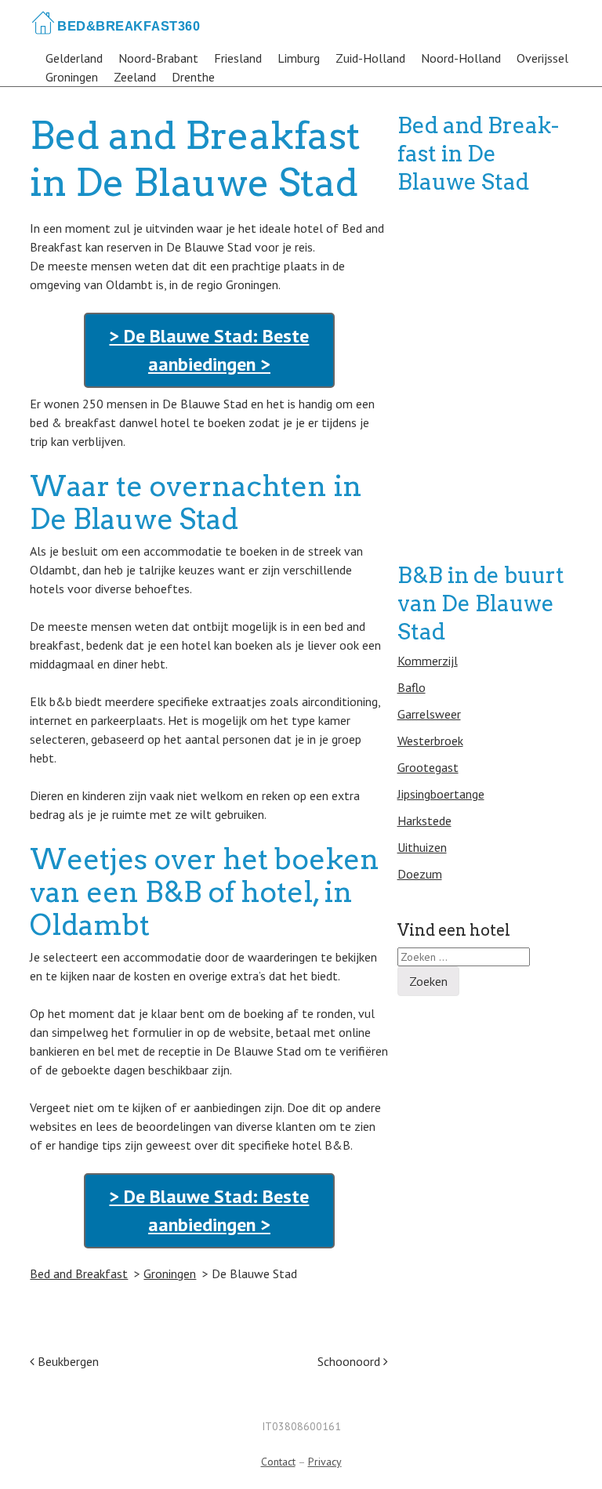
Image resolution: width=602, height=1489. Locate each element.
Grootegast (428, 767)
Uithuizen (422, 847)
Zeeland (135, 77)
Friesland (238, 58)
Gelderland (74, 58)
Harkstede (424, 820)
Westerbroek (430, 740)
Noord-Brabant (158, 58)
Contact (278, 1462)
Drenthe (193, 77)
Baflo (411, 687)
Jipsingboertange (440, 794)
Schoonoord (350, 1361)
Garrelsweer (429, 714)
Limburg (298, 58)
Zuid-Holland (370, 58)
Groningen (71, 77)
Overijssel (542, 58)
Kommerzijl (427, 660)
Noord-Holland (461, 58)
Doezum (419, 874)
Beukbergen (66, 1361)
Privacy (325, 1462)
